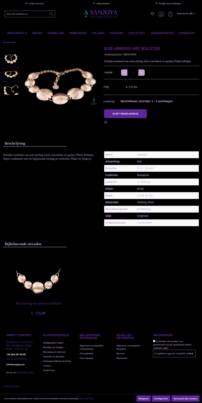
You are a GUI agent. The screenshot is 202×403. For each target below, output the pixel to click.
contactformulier (25, 372)
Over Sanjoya (86, 358)
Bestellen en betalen (53, 347)
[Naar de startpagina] (101, 14)
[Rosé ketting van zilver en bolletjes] (38, 278)
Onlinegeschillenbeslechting (57, 361)
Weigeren (144, 398)
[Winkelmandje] (168, 14)
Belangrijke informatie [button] (90, 337)
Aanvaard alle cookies (185, 398)
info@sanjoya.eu (15, 364)
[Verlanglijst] (152, 14)
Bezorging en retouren (54, 352)
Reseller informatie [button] (125, 337)
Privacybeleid (86, 353)
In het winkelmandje (125, 113)
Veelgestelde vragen (53, 342)
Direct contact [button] (18, 335)
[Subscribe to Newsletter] (191, 353)
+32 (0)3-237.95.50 (16, 354)
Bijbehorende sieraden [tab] (23, 244)
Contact (47, 365)
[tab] (35, 143)
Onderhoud (48, 370)
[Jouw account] (160, 14)
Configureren (161, 398)
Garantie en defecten (53, 356)
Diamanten (121, 358)
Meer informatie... (87, 398)
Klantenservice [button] (56, 335)
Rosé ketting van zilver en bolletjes (38, 303)
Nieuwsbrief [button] (163, 335)
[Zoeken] (51, 14)
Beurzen (120, 353)
